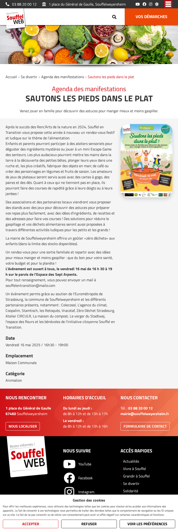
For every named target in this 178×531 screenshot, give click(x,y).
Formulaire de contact (145, 426)
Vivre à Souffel (134, 468)
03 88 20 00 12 (24, 4)
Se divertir (29, 77)
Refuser (89, 524)
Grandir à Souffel (136, 476)
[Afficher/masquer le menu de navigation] (168, 4)
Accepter (30, 524)
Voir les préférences (147, 524)
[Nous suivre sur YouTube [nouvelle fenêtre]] (138, 4)
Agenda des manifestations (62, 77)
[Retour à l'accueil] (16, 19)
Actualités (131, 461)
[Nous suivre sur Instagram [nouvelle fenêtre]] (150, 4)
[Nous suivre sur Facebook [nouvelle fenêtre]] (144, 4)
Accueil (11, 77)
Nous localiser (23, 426)
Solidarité (130, 491)
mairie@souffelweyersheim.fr (145, 413)
